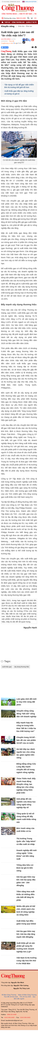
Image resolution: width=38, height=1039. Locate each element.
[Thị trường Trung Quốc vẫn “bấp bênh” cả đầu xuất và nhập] (8, 841)
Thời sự (7, 22)
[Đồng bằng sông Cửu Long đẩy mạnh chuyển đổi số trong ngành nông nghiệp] (8, 766)
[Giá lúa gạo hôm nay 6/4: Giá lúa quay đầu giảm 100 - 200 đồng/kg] (8, 879)
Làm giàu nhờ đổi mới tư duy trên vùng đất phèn (26, 702)
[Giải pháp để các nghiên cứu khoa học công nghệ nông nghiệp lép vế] (8, 802)
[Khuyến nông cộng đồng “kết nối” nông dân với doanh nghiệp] (8, 713)
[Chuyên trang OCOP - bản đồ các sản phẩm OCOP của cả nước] (8, 740)
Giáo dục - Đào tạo (25, 26)
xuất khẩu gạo (7, 667)
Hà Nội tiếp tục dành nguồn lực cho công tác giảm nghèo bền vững (25, 753)
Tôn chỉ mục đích (25, 996)
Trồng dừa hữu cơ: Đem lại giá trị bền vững (25, 868)
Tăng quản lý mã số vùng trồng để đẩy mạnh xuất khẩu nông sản (26, 818)
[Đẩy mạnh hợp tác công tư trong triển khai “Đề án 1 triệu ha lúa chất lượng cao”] (8, 725)
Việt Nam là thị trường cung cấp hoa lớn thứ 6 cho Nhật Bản (26, 961)
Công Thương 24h (18, 22)
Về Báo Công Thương (9, 995)
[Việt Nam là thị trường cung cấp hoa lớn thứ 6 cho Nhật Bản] (8, 960)
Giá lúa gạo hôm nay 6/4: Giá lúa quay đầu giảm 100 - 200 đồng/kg (25, 881)
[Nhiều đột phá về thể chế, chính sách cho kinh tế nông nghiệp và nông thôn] (8, 909)
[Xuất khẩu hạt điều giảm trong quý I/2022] (8, 924)
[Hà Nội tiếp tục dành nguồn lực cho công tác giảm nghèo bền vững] (8, 752)
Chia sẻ (5, 47)
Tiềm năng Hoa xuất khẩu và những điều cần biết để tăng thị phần (25, 895)
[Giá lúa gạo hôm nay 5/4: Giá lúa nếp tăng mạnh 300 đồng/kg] (8, 934)
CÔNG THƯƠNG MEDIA (9, 14)
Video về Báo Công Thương (27, 995)
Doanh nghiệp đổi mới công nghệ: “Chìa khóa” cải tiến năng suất (26, 854)
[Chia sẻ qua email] (33, 47)
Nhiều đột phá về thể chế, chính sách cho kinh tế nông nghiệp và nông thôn (25, 910)
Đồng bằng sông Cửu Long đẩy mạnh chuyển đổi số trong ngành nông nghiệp (26, 768)
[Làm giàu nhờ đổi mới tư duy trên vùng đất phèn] (8, 702)
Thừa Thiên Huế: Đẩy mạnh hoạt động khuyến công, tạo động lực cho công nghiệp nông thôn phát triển (26, 785)
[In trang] (35, 47)
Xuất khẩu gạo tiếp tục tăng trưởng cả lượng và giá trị (19, 92)
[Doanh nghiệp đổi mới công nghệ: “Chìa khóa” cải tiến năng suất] (8, 853)
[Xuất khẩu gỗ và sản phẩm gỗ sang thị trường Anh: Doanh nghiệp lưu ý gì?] (8, 946)
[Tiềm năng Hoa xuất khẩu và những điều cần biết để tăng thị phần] (8, 894)
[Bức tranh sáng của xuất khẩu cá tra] (8, 831)
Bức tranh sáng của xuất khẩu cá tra (25, 829)
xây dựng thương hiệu (21, 667)
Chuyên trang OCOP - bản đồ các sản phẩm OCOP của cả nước (26, 740)
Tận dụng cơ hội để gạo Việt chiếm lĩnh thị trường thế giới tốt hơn (19, 86)
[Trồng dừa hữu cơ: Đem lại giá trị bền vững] (8, 868)
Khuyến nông (7, 26)
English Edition (30, 1)
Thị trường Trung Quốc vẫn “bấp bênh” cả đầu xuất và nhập (26, 841)
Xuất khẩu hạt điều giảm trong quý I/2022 (26, 922)
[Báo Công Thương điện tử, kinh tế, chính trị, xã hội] (18, 7)
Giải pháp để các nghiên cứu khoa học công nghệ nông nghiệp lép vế (26, 803)
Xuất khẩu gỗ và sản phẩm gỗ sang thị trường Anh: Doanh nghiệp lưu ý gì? (25, 947)
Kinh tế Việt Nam (25, 14)
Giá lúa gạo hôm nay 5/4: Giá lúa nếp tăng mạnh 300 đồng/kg (25, 934)
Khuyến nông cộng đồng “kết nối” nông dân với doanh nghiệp (26, 714)
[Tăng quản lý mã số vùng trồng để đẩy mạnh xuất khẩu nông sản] (8, 816)
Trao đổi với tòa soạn (11, 996)
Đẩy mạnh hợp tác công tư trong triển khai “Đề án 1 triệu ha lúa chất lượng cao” (26, 727)
